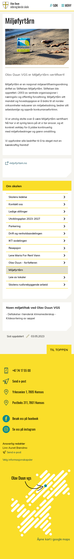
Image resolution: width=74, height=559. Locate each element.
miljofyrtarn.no (18, 163)
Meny (68, 5)
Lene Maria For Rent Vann (24, 255)
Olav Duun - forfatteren (23, 262)
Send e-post (14, 452)
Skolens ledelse (18, 197)
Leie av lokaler (17, 277)
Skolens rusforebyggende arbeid (28, 284)
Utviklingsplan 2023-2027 (24, 218)
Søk (55, 5)
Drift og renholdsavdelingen (25, 233)
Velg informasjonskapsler (18, 459)
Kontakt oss (16, 204)
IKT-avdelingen (18, 240)
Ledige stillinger (18, 211)
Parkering (14, 226)
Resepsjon (15, 248)
